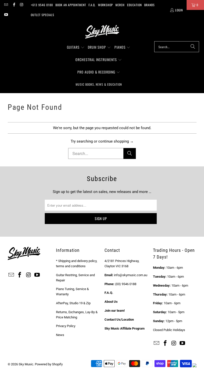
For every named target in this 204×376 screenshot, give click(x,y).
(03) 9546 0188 (125, 284)
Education (134, 5)
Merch (120, 5)
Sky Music (26, 364)
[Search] (193, 46)
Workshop (105, 5)
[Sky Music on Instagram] (21, 5)
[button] (76, 47)
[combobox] (176, 46)
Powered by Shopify (49, 364)
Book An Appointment (70, 5)
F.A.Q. (92, 5)
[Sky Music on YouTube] (6, 15)
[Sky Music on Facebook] (13, 5)
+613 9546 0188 (42, 5)
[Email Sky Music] (6, 5)
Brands (149, 5)
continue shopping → (116, 141)
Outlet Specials (42, 15)
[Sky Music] (102, 31)
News (60, 335)
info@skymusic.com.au (130, 275)
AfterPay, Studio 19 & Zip (73, 303)
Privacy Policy (65, 326)
